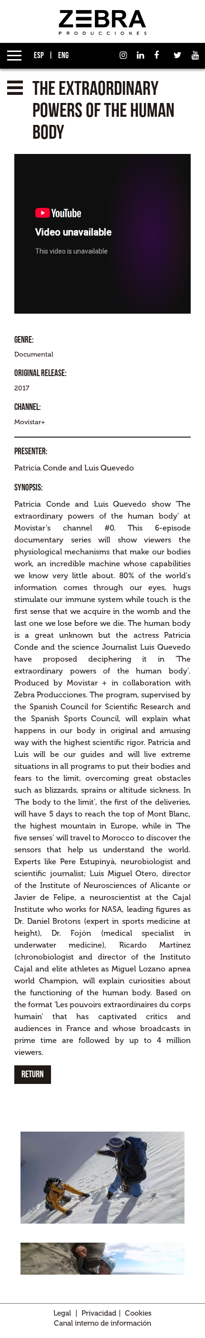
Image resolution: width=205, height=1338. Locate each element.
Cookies (138, 1313)
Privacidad (99, 1313)
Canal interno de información (102, 1323)
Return (32, 1074)
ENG (63, 56)
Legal (62, 1313)
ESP (38, 56)
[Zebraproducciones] (102, 22)
